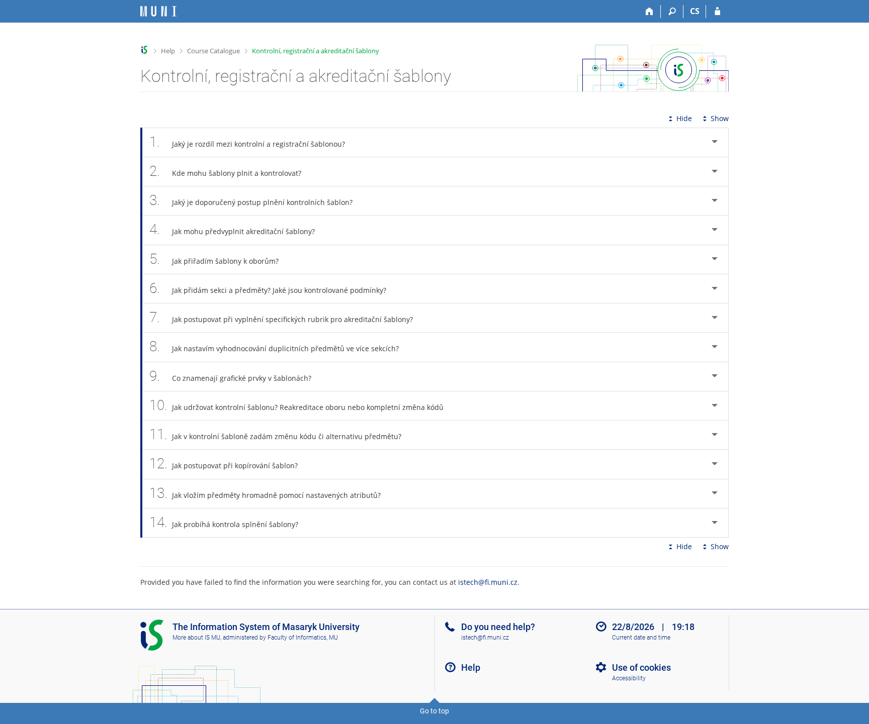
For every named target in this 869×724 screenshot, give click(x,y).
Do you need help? (498, 627)
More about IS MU (196, 637)
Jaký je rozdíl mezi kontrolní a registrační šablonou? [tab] (247, 142)
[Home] (649, 11)
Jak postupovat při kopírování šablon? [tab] (223, 463)
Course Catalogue (213, 50)
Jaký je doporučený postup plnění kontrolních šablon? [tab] (251, 200)
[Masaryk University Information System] (158, 11)
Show (720, 118)
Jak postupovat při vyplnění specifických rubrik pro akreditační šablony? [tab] (281, 317)
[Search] (672, 11)
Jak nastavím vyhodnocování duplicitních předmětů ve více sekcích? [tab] (274, 346)
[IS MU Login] (717, 11)
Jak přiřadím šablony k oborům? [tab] (214, 259)
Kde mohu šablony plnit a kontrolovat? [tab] (225, 171)
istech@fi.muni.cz (487, 582)
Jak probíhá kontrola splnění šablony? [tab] (223, 522)
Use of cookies (641, 667)
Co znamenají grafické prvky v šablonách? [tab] (230, 376)
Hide (684, 118)
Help (168, 50)
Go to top (434, 711)
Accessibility (629, 678)
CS (695, 11)
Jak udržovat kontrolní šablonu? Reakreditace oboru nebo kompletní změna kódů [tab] (296, 405)
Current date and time (641, 637)
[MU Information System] (144, 50)
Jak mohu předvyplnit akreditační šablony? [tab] (232, 229)
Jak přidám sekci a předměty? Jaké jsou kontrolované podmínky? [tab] (267, 288)
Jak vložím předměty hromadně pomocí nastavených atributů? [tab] (265, 493)
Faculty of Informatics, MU (303, 637)
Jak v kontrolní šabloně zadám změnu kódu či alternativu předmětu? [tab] (275, 434)
